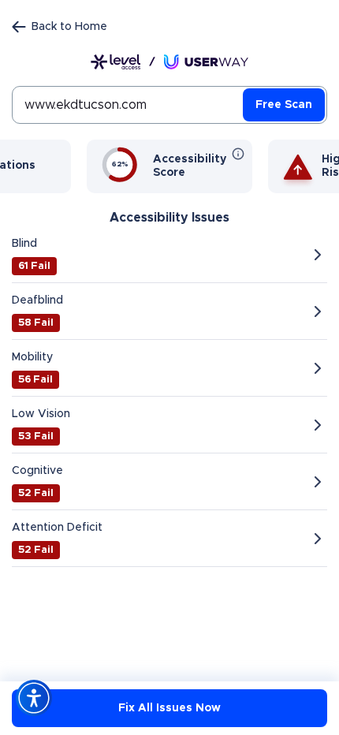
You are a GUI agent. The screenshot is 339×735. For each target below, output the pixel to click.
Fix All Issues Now (169, 708)
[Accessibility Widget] (34, 698)
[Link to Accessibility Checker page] (169, 61)
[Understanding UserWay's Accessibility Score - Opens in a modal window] (238, 153)
